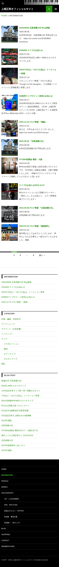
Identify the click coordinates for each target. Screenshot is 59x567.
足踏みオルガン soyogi (14, 511)
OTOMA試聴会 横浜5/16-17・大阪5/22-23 (19, 430)
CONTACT (5, 540)
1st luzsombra (11, 499)
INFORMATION (7, 475)
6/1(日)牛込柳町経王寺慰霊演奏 (15, 410)
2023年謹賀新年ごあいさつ (13, 445)
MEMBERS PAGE (8, 546)
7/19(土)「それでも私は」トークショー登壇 (20, 396)
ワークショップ (8, 324)
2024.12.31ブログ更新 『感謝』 (33, 122)
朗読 (6, 349)
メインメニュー (55, 9)
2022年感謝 (6, 450)
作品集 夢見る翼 (10, 517)
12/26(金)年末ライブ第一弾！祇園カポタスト (20, 391)
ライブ (4, 339)
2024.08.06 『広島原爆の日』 (32, 141)
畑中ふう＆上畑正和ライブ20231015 (17, 435)
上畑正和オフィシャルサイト (17, 9)
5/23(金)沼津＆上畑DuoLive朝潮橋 (16, 415)
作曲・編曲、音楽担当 (11, 319)
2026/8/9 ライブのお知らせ (31, 50)
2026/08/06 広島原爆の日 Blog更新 (35, 28)
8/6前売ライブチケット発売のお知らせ (36, 96)
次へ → (42, 255)
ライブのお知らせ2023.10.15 (31, 185)
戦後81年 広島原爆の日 (11, 381)
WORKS (4, 487)
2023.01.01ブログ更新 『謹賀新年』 (35, 226)
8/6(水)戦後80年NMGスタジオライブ (17, 400)
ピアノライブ (9, 354)
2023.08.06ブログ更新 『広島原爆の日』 (37, 208)
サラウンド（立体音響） (12, 329)
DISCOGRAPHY (7, 493)
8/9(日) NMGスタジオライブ (13, 386)
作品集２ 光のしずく (12, 523)
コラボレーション (11, 344)
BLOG (3, 529)
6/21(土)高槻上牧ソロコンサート (15, 405)
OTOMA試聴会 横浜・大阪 (30, 159)
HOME (3, 469)
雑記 (3, 364)
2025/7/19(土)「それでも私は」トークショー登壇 (22, 292)
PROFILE (4, 481)
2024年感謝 (6, 420)
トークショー (7, 334)
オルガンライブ (10, 359)
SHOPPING (5, 535)
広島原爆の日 (7, 425)
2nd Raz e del (11, 505)
